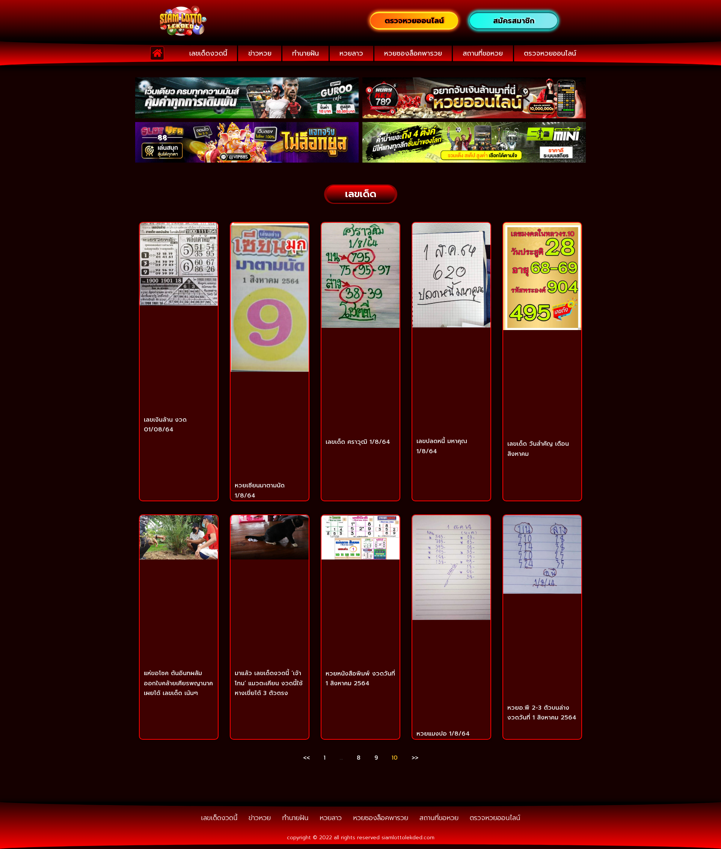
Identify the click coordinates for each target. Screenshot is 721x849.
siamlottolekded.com (408, 837)
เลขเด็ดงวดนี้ (208, 53)
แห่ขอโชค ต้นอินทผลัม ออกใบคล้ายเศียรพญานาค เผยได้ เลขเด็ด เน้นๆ (178, 683)
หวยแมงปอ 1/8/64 (443, 733)
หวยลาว (351, 53)
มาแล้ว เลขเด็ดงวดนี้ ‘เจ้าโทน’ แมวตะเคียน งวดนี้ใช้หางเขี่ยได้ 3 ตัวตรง (269, 683)
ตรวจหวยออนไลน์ (550, 53)
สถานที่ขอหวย (483, 53)
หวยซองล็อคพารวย (413, 53)
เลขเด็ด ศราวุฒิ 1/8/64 (358, 441)
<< (306, 757)
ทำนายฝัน (305, 53)
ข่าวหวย (260, 53)
